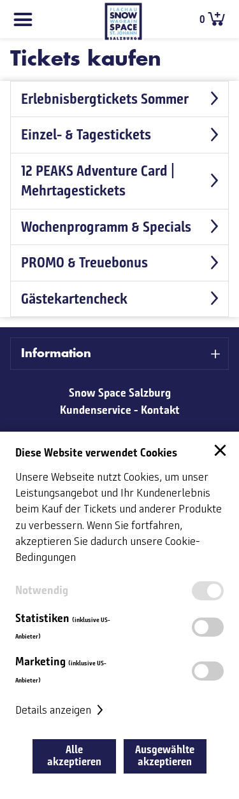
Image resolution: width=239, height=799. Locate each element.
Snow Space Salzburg (120, 393)
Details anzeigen (54, 710)
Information (56, 353)
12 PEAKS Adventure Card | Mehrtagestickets (98, 181)
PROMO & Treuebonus (84, 262)
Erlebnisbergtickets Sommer (105, 99)
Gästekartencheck (74, 299)
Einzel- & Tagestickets (86, 134)
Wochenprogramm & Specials (106, 227)
